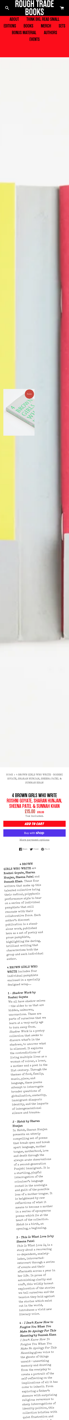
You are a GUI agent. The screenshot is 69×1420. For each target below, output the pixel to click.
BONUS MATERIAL (24, 32)
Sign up (34, 53)
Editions (10, 26)
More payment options (34, 840)
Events (34, 39)
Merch (46, 26)
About (14, 19)
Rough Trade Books (34, 8)
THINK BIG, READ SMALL (42, 19)
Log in (35, 46)
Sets (62, 26)
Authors (50, 32)
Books (28, 26)
